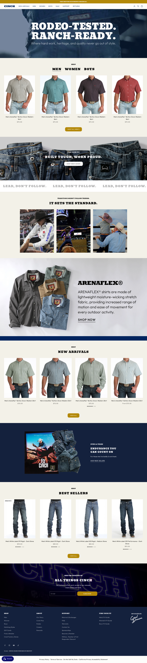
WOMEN (42, 6)
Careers (39, 627)
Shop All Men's (73, 129)
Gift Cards (7, 630)
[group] (73, 299)
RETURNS (76, 6)
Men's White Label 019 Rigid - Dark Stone (20, 541)
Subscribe (87, 594)
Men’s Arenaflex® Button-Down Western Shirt (19, 118)
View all (73, 415)
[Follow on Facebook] (5, 645)
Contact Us (66, 627)
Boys (89, 69)
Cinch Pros (40, 620)
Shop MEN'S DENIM (73, 164)
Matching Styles (9, 627)
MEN (34, 6)
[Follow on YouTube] (14, 645)
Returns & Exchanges (69, 617)
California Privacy (85, 659)
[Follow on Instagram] (9, 645)
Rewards (39, 630)
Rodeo (38, 624)
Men (56, 69)
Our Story (39, 617)
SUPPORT (66, 6)
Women (73, 69)
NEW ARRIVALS (24, 6)
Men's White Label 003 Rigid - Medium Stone (91, 541)
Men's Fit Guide (104, 617)
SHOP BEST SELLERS (98, 461)
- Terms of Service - (56, 659)
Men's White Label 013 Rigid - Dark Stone (56, 541)
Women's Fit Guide (105, 620)
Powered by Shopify (25, 651)
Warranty (65, 624)
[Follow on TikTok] (18, 645)
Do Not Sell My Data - (71, 659)
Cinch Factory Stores (11, 637)
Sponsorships (66, 630)
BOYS (50, 6)
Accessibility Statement (100, 659)
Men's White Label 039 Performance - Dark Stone (127, 542)
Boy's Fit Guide (104, 624)
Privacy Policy (44, 659)
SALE (57, 6)
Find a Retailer (9, 633)
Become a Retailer (68, 633)
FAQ (63, 620)
